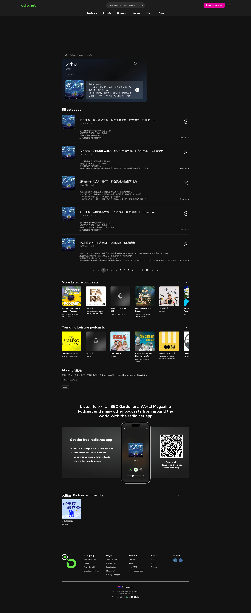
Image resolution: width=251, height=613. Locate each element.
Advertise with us (91, 567)
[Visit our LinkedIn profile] (175, 560)
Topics (161, 13)
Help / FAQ (133, 567)
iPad (153, 563)
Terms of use (111, 560)
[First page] (94, 270)
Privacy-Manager (113, 575)
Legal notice (111, 567)
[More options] (141, 63)
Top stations (92, 13)
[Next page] (152, 270)
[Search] (141, 5)
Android (154, 567)
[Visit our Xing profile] (181, 560)
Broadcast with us (91, 571)
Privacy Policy (111, 563)
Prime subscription (136, 571)
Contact (132, 560)
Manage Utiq (111, 571)
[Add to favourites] (135, 64)
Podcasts (107, 13)
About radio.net (90, 560)
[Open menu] (229, 5)
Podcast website (68, 380)
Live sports (121, 13)
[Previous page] (99, 270)
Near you (136, 13)
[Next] (186, 281)
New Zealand (127, 587)
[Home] (66, 55)
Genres (149, 13)
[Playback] (137, 90)
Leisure (69, 75)
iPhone (153, 560)
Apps (131, 563)
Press (86, 563)
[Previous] (178, 281)
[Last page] (157, 270)
